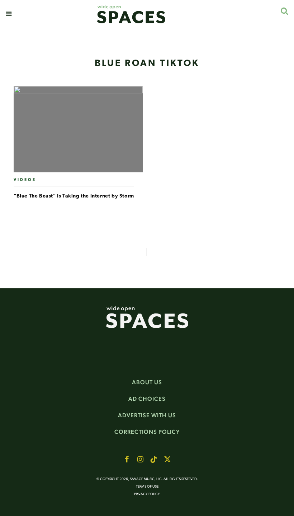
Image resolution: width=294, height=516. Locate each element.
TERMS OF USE (147, 487)
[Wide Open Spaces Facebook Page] (126, 459)
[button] (8, 14)
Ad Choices (147, 398)
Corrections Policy (147, 431)
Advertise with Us (147, 415)
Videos (25, 180)
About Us (147, 382)
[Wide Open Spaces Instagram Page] (140, 459)
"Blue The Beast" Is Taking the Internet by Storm (74, 196)
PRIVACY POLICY (147, 494)
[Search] (284, 11)
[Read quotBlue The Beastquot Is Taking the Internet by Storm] (78, 132)
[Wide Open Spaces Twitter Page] (167, 459)
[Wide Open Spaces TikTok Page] (154, 459)
